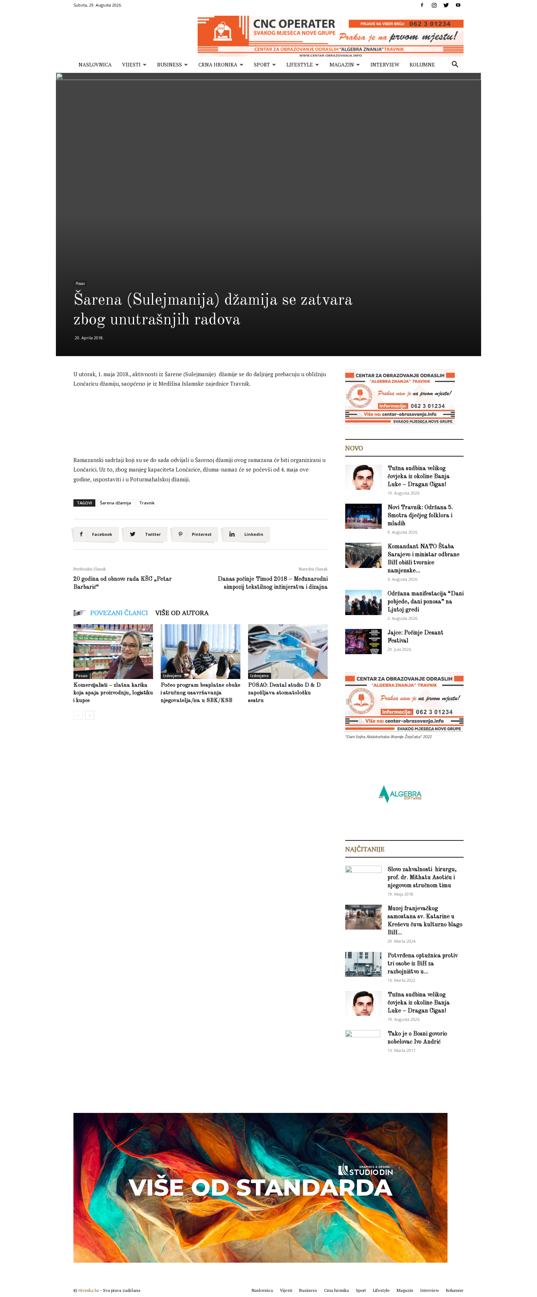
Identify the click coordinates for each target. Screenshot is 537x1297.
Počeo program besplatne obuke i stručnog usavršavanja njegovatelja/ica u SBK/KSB (200, 693)
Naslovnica (95, 64)
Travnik (147, 503)
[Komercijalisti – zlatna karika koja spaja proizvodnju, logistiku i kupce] (113, 651)
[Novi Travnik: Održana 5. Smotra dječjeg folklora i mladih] (363, 516)
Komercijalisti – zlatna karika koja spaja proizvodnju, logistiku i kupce (113, 693)
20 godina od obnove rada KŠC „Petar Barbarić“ (122, 583)
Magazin (342, 64)
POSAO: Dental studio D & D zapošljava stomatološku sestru (284, 693)
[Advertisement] (206, 414)
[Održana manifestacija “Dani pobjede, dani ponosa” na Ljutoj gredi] (363, 602)
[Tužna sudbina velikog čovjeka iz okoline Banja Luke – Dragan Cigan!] (363, 477)
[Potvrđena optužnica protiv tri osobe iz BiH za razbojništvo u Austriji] (363, 964)
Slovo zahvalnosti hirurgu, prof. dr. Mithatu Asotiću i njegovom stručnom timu (422, 878)
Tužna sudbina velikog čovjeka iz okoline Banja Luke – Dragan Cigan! (419, 477)
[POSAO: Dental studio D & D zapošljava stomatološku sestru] (288, 651)
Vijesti (131, 64)
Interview (384, 64)
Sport (262, 64)
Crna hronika (217, 64)
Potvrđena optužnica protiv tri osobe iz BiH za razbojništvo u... (423, 964)
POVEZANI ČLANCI (119, 612)
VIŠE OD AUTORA (182, 612)
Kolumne (422, 64)
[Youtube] (458, 5)
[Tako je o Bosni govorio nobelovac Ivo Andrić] (362, 1043)
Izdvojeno (172, 675)
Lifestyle (299, 64)
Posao (80, 283)
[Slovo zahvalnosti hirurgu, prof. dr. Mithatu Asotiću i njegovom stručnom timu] (363, 878)
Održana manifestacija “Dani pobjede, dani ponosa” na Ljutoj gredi (426, 602)
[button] (455, 65)
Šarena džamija (115, 503)
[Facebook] (421, 5)
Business (169, 64)
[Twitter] (446, 5)
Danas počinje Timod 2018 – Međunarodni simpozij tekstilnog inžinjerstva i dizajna (273, 583)
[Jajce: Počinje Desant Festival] (363, 641)
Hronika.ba (89, 1290)
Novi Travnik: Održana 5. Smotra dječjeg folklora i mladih (420, 516)
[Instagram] (434, 5)
